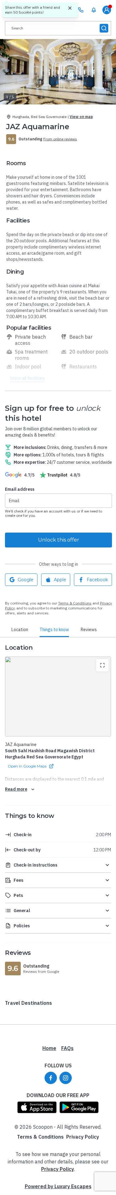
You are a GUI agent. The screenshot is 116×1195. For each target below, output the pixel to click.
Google (25, 579)
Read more (16, 789)
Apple (60, 579)
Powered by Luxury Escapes (58, 1186)
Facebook (97, 579)
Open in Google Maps (27, 766)
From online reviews (60, 139)
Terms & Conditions (75, 603)
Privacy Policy (82, 1137)
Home (49, 1048)
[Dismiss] (70, 8)
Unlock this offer (58, 540)
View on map (81, 116)
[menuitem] (94, 10)
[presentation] (58, 28)
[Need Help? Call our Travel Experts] (80, 10)
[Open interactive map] (58, 696)
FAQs (67, 1048)
